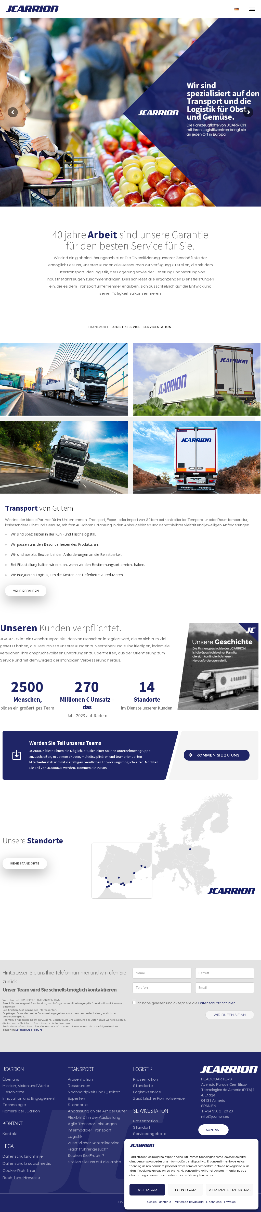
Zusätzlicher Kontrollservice (94, 1143)
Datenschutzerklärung (29, 1030)
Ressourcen (79, 1086)
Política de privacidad (189, 1202)
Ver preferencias (229, 1189)
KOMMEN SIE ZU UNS (218, 755)
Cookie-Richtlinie (159, 1202)
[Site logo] (32, 9)
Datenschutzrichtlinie (23, 1156)
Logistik (75, 1137)
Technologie (14, 1105)
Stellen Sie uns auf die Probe (94, 1162)
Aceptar (147, 1189)
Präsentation (80, 1079)
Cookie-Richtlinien (19, 1171)
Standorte (78, 1105)
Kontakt (10, 1134)
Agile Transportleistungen (92, 1124)
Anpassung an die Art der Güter (97, 1111)
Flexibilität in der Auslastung (94, 1117)
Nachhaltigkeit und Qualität (94, 1092)
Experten (76, 1098)
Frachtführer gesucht (88, 1149)
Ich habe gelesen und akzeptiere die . (186, 1003)
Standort (141, 1127)
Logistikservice (147, 1092)
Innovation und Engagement (29, 1098)
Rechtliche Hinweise (221, 1202)
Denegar (185, 1189)
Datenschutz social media (27, 1163)
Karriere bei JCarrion (21, 1111)
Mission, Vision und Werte (26, 1086)
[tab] (98, 327)
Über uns (11, 1079)
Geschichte (13, 1092)
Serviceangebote (149, 1134)
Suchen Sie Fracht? (86, 1156)
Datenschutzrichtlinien (217, 1003)
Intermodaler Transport (90, 1130)
